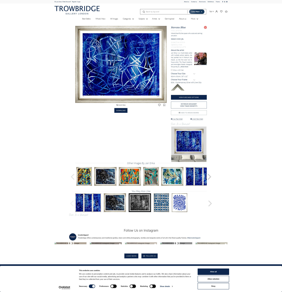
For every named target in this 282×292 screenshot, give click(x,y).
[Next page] (209, 176)
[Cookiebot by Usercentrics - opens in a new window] (64, 287)
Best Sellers (86, 19)
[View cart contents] (226, 11)
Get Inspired (169, 19)
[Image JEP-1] (116, 202)
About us (186, 1)
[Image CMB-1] (181, 202)
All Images (114, 19)
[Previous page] (72, 176)
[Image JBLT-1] (89, 202)
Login (78, 1)
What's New (100, 19)
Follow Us (151, 256)
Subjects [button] (142, 19)
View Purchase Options (189, 97)
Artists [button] (155, 19)
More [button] (193, 19)
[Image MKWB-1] (163, 202)
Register (74, 1)
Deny (213, 286)
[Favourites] (221, 11)
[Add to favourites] (159, 105)
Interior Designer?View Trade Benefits (188, 105)
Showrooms (202, 1)
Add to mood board (190, 113)
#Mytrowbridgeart (193, 238)
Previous (72, 203)
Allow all (213, 272)
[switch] (113, 286)
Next (210, 203)
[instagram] (224, 2)
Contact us (194, 1)
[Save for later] (164, 105)
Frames (218, 1)
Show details (165, 286)
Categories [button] (127, 19)
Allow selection (213, 279)
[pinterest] (226, 2)
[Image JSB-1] (141, 202)
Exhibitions (211, 1)
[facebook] (222, 2)
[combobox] (189, 76)
